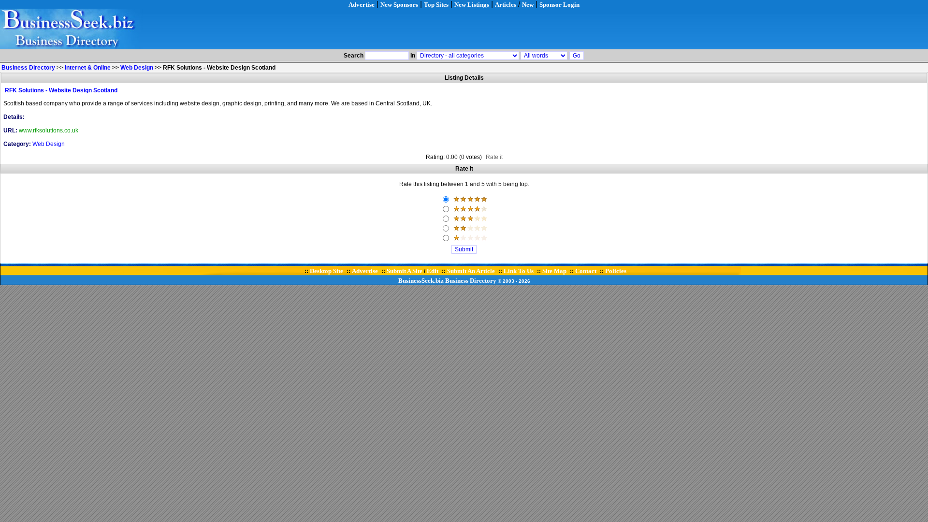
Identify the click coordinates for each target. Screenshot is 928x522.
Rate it (494, 157)
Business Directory (470, 280)
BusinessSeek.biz (421, 280)
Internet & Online (88, 67)
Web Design (136, 67)
